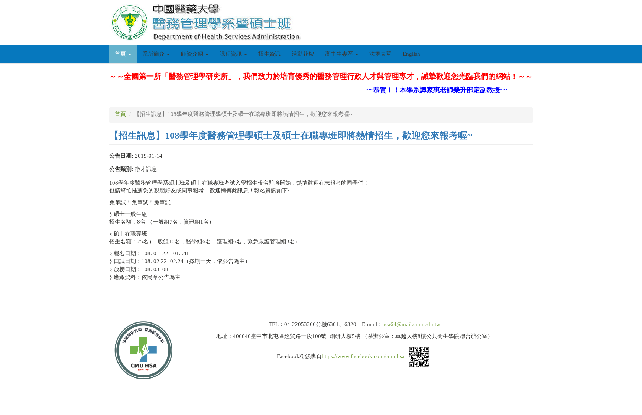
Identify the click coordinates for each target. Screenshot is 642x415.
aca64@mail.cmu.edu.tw (411, 324)
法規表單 (380, 54)
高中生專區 (339, 54)
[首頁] (208, 22)
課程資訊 (231, 54)
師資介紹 (193, 54)
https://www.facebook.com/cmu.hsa (363, 357)
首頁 (121, 54)
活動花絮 (303, 54)
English (411, 54)
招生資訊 (269, 54)
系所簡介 (154, 54)
